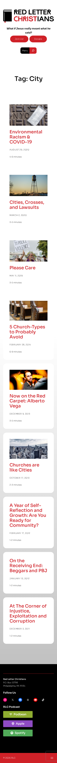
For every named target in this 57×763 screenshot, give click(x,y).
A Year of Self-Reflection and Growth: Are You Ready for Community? (28, 515)
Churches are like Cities (24, 467)
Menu (25, 50)
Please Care (22, 267)
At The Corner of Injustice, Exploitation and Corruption (28, 614)
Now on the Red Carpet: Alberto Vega (27, 401)
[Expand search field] (33, 50)
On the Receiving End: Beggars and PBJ (28, 565)
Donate (38, 39)
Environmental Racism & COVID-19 (26, 136)
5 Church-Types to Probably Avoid (27, 331)
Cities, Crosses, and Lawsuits (27, 205)
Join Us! (19, 39)
